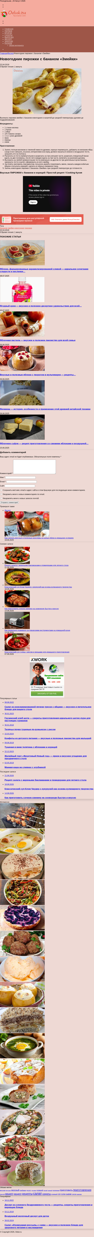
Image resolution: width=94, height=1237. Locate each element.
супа (63, 1194)
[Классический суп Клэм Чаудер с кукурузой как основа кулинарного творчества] (17, 585)
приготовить (66, 1190)
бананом (3, 228)
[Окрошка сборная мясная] (22, 1134)
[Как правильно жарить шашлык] (22, 828)
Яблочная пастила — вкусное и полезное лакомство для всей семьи (37, 340)
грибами (23, 1190)
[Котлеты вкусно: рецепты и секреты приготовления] (22, 955)
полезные (56, 1190)
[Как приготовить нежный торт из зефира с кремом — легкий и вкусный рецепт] (22, 1185)
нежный (50, 1190)
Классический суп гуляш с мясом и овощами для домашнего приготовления (37, 652)
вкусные (8, 1190)
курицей (40, 1190)
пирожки (28, 228)
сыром (68, 1194)
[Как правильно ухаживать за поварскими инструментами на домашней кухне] (17, 628)
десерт (28, 1190)
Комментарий (6, 473)
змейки (11, 228)
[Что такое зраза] (22, 1109)
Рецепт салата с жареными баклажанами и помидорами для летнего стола (36, 565)
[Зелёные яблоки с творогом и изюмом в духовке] (22, 1006)
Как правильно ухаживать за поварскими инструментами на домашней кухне (37, 630)
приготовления (82, 1190)
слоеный (54, 1194)
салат (37, 1193)
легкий (45, 1190)
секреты (46, 1194)
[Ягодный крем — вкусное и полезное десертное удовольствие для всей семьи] (22, 301)
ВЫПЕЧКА (9, 37)
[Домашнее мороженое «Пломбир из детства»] (22, 981)
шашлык (79, 1194)
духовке (34, 1190)
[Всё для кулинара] (13, 17)
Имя (2, 477)
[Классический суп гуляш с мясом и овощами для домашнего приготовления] (17, 650)
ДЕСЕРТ (8, 39)
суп (59, 1194)
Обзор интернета (16, 45)
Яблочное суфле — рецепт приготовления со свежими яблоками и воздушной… (44, 443)
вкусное (3, 1190)
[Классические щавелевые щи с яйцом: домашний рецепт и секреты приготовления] (22, 1058)
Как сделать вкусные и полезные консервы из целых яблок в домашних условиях (39, 538)
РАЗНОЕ (8, 43)
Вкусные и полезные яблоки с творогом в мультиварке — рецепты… (38, 375)
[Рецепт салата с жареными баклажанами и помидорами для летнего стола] (17, 563)
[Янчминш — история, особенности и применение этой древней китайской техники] (22, 405)
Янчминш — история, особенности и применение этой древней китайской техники (45, 409)
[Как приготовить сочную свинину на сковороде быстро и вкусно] (17, 607)
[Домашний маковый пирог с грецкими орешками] (22, 1032)
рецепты (27, 1193)
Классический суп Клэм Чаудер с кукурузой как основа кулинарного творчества (38, 587)
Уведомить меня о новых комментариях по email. (24, 494)
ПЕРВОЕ (8, 31)
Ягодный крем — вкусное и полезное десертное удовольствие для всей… (41, 306)
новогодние (19, 228)
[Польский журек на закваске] (22, 853)
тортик (74, 1194)
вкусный (15, 1190)
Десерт (11, 53)
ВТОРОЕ (8, 33)
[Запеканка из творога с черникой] (22, 930)
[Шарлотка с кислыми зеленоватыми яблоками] (22, 1083)
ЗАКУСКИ (9, 41)
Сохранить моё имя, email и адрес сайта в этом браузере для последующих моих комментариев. (44, 490)
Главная (9, 29)
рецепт (9, 1193)
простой (2, 1194)
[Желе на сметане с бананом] (22, 879)
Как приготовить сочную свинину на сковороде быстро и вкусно (32, 609)
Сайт (2, 486)
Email (3, 482)
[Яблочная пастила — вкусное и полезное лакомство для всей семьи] (22, 336)
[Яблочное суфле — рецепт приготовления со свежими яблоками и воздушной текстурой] (22, 439)
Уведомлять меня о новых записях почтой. (21, 498)
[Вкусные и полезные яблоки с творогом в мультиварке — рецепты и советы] (22, 370)
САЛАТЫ (8, 35)
